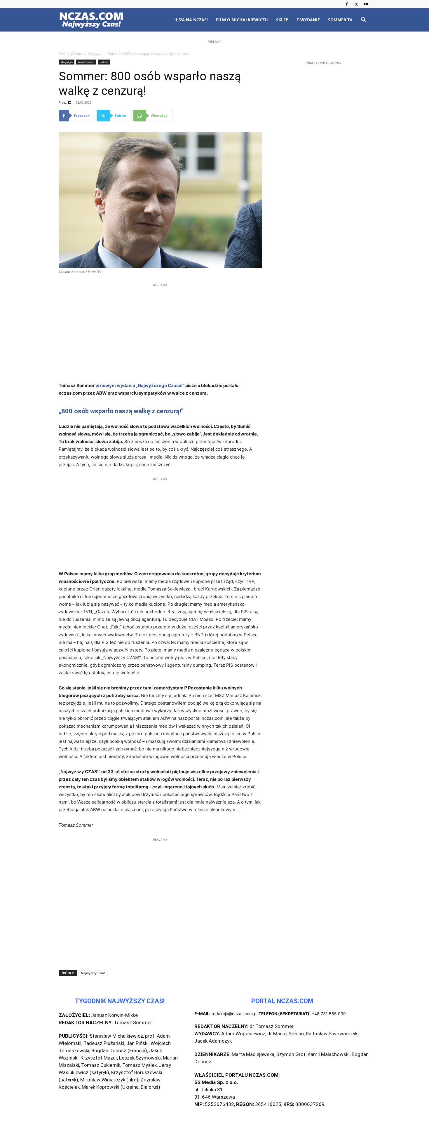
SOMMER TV (340, 19)
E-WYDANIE (308, 19)
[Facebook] (346, 4)
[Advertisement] (214, 82)
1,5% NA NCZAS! (191, 19)
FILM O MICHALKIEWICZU (242, 19)
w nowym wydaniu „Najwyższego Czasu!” (139, 385)
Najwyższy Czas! (93, 973)
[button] (363, 20)
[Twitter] (356, 4)
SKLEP (282, 19)
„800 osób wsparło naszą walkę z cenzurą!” (121, 411)
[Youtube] (366, 4)
